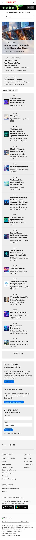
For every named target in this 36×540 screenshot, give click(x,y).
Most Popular (13, 90)
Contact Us (27, 458)
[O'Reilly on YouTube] (14, 445)
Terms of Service (7, 531)
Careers (4, 461)
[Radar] (12, 7)
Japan (4, 491)
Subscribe (8, 430)
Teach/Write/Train (8, 458)
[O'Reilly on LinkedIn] (10, 445)
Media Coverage (7, 467)
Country (6, 422)
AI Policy (26, 467)
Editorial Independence (9, 533)
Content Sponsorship (9, 479)
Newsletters (28, 461)
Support (27, 454)
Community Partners (9, 470)
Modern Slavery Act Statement (11, 535)
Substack (14, 12)
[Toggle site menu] (2, 2)
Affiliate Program (8, 473)
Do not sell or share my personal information (15, 522)
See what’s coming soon (13, 402)
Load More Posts (18, 353)
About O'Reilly (7, 454)
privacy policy (17, 433)
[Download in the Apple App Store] (8, 509)
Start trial (8, 382)
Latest (5, 90)
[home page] (11, 2)
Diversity (5, 476)
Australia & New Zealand (10, 488)
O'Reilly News (6, 464)
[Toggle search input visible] (33, 2)
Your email (7, 415)
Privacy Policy (28, 464)
